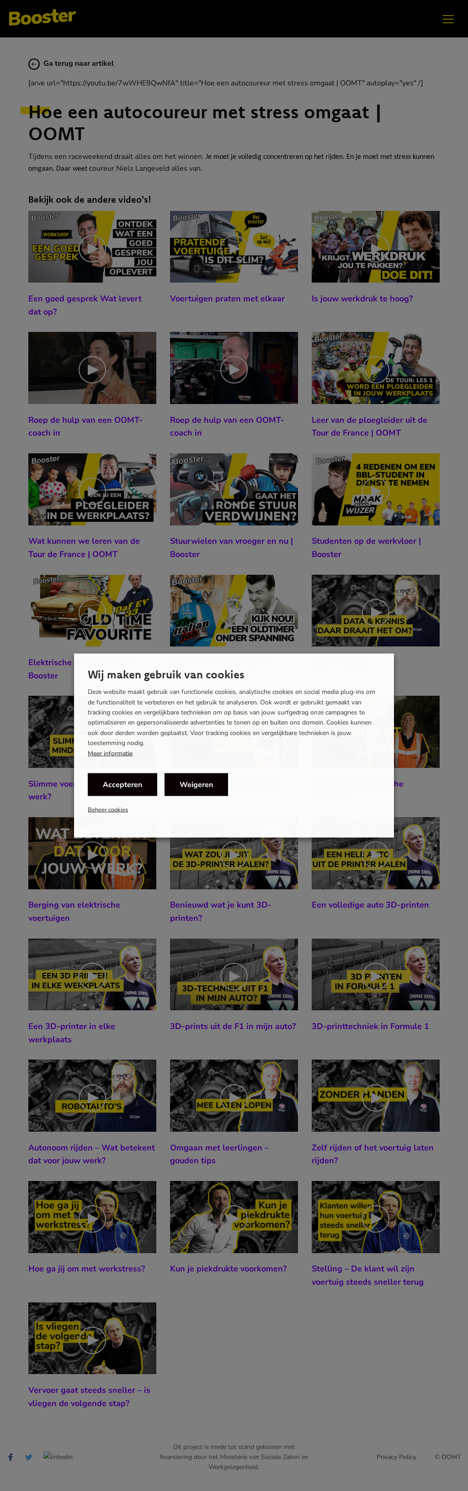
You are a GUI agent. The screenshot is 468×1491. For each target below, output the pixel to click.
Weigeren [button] (196, 784)
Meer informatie (110, 753)
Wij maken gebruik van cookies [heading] (166, 674)
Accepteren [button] (122, 784)
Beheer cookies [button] (108, 809)
